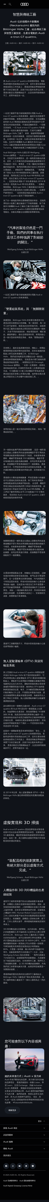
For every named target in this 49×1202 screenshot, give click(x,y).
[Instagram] (13, 1166)
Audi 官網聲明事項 (10, 1181)
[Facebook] (6, 1166)
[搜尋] (10, 4)
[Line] (33, 1166)
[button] (24, 1128)
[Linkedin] (26, 1166)
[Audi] (24, 4)
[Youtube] (19, 1166)
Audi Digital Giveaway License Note (17, 1186)
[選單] (5, 4)
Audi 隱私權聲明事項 (27, 1181)
